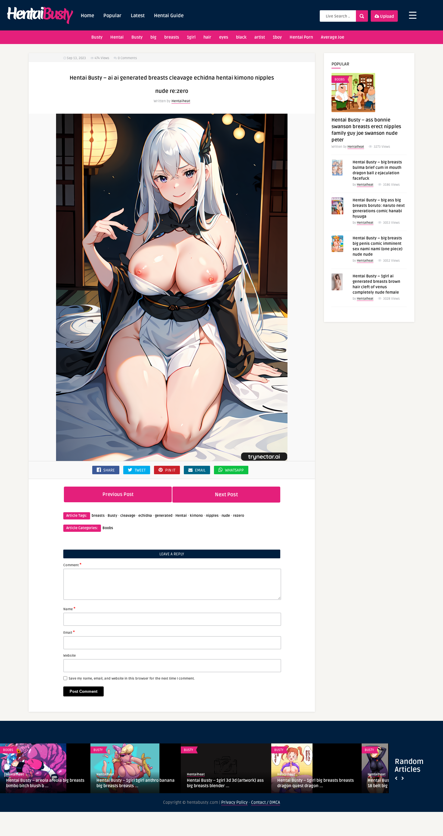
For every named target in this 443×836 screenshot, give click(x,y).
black (241, 37)
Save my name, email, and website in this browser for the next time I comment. (132, 678)
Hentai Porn (301, 37)
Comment (72, 564)
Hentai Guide (169, 16)
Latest (138, 16)
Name (69, 608)
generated (163, 515)
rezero (238, 515)
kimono (196, 515)
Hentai (117, 37)
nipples (212, 515)
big (153, 37)
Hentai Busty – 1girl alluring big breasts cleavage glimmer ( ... (316, 783)
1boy (277, 37)
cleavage (127, 515)
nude (226, 515)
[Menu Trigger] (412, 15)
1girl (191, 37)
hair (207, 37)
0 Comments (127, 58)
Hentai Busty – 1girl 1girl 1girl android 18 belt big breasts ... (43, 783)
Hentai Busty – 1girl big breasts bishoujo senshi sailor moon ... (217, 783)
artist (259, 37)
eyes (223, 37)
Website (69, 656)
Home (87, 16)
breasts (171, 37)
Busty (96, 37)
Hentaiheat (180, 101)
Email (69, 632)
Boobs (107, 528)
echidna (145, 515)
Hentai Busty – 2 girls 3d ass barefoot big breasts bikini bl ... (132, 783)
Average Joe (332, 37)
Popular (112, 16)
